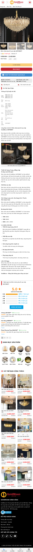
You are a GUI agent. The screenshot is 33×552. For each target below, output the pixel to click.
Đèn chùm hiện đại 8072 (7, 389)
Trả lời (2, 318)
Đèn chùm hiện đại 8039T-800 (8, 411)
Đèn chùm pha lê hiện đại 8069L (7, 459)
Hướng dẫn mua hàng (6, 519)
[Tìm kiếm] (7, 2)
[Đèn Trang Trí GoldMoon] (16, 2)
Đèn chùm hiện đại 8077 (7, 481)
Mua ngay (16, 69)
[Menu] (3, 2)
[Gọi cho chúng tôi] (11, 536)
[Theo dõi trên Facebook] (3, 536)
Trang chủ (2, 6)
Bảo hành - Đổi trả (5, 524)
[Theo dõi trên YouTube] (15, 536)
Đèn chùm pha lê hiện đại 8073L (23, 482)
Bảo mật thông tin (5, 529)
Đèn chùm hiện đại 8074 (23, 436)
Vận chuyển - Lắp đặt (6, 522)
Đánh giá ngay (16, 307)
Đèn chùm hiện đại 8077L (23, 459)
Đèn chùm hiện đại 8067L (23, 389)
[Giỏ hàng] (30, 2)
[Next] (31, 25)
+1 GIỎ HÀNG (16, 65)
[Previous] (1, 25)
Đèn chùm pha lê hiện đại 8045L (7, 434)
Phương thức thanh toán (7, 527)
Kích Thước (4, 58)
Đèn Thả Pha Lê (17, 6)
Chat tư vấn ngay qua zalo (15, 75)
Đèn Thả (9, 6)
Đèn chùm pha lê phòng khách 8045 (23, 411)
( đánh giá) (7, 53)
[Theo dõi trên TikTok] (7, 536)
